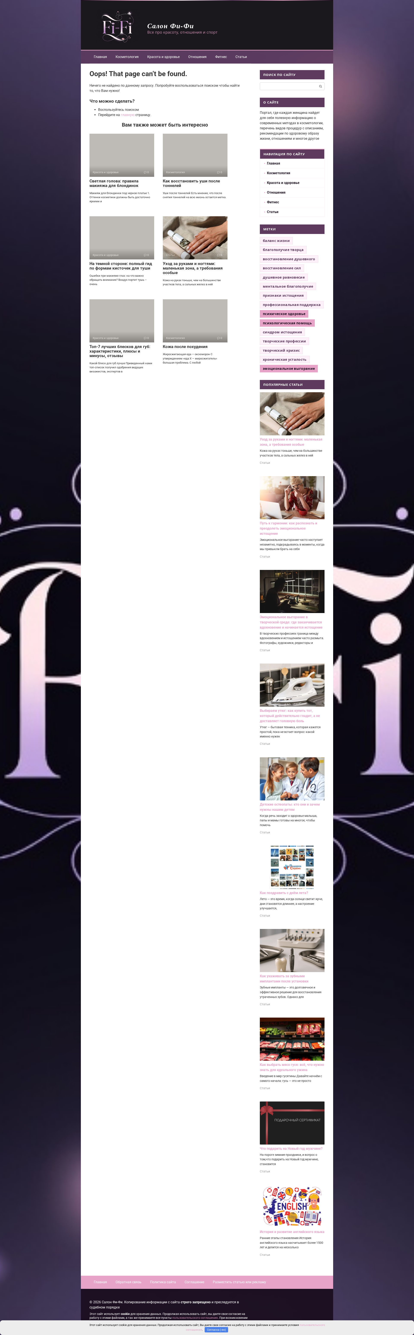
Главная (100, 57)
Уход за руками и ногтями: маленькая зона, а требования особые (193, 268)
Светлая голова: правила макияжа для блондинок (113, 183)
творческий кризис (281, 350)
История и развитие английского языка (292, 1232)
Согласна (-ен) (216, 1329)
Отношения (197, 57)
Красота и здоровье (163, 57)
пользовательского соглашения (195, 1318)
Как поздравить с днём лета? (284, 893)
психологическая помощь (287, 323)
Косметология (127, 57)
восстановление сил (282, 268)
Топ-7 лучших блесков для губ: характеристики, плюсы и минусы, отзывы (119, 351)
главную (128, 115)
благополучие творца (283, 249)
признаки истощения (283, 295)
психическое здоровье (284, 313)
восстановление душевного (289, 259)
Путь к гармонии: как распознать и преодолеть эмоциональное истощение (288, 528)
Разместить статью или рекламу (239, 1282)
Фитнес (221, 57)
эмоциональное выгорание (289, 368)
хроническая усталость (285, 359)
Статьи (241, 57)
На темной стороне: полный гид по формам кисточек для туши (120, 266)
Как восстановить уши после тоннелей (191, 183)
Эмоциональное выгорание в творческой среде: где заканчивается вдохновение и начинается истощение (291, 622)
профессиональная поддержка (292, 304)
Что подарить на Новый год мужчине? (291, 1149)
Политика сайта (163, 1282)
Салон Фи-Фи (170, 25)
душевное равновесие (284, 277)
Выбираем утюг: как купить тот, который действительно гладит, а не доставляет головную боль (290, 716)
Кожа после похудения (185, 346)
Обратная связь (128, 1282)
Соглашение (194, 1282)
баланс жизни (276, 240)
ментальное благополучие (288, 286)
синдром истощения (282, 332)
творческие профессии (284, 341)
